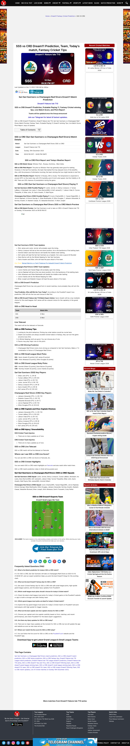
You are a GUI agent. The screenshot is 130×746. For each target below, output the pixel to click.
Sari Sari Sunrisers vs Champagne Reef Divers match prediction (36, 656)
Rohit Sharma (91, 716)
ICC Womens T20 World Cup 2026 (44, 719)
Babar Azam (91, 719)
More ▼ (120, 3)
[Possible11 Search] (127, 3)
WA (45, 561)
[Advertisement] (65, 10)
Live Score (38, 3)
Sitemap (111, 721)
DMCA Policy (112, 714)
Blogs (96, 3)
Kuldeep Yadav (92, 725)
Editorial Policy (102, 743)
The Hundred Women (40, 714)
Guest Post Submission (115, 716)
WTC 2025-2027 (39, 716)
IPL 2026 (37, 721)
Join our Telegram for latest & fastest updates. (48, 117)
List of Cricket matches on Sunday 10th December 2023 (50, 669)
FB (31, 561)
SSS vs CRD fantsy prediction (32, 658)
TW (36, 561)
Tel (4, 743)
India (67, 714)
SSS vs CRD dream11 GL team (37, 667)
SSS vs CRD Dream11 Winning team (58, 663)
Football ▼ (67, 3)
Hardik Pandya (92, 721)
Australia (68, 716)
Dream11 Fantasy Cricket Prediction (63, 16)
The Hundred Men (39, 725)
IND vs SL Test (26, 3)
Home (17, 3)
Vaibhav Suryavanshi (94, 730)
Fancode (50, 465)
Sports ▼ (77, 3)
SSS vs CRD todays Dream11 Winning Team (61, 667)
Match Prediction (108, 3)
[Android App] (17, 726)
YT (28, 743)
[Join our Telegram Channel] (47, 548)
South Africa (69, 719)
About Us (125, 743)
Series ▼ (47, 3)
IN (23, 743)
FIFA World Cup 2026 (40, 723)
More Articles (111, 485)
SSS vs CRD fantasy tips (51, 658)
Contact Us (115, 743)
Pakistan (68, 723)
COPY (64, 561)
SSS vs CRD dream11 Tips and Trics (34, 663)
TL (50, 561)
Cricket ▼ (56, 3)
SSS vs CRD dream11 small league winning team (55, 665)
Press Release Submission (116, 719)
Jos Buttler (91, 728)
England (68, 721)
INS (13, 743)
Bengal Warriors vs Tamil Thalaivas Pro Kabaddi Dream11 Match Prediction (47, 263)
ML (59, 561)
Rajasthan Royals (71, 725)
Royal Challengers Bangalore (74, 728)
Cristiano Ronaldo (93, 732)
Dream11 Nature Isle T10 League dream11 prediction (49, 660)
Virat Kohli (90, 714)
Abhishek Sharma (93, 723)
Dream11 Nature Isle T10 (47, 104)
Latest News (88, 3)
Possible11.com (58, 633)
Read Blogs (112, 368)
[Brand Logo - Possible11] (17, 716)
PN (55, 561)
